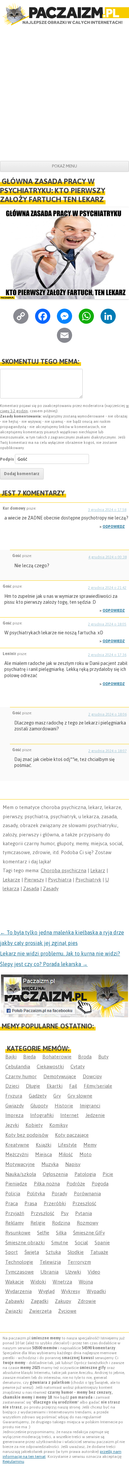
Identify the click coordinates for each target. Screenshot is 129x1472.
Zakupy (63, 1301)
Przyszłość (42, 1213)
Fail (73, 1086)
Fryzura (13, 1096)
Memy (90, 1145)
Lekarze (11, 879)
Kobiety (34, 1125)
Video (94, 1272)
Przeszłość (84, 1203)
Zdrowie (87, 1301)
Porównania (87, 1193)
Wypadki (96, 1291)
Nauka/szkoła (20, 1174)
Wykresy (70, 1291)
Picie (108, 1174)
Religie (37, 1223)
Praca (11, 1203)
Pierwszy (34, 879)
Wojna (86, 1281)
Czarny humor (21, 1076)
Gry (57, 1096)
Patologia (85, 1174)
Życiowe (67, 1311)
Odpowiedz (114, 526)
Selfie (43, 1232)
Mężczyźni (16, 1154)
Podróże (75, 1183)
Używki (73, 1272)
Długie (33, 1086)
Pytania (83, 1213)
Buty (103, 1056)
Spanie (102, 1242)
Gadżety (38, 1096)
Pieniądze (16, 1183)
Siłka (61, 1232)
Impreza (14, 1115)
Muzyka (50, 1164)
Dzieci (12, 1086)
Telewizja (50, 1262)
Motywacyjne (20, 1164)
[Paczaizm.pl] (64, 14)
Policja (12, 1193)
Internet (69, 1115)
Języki (12, 1125)
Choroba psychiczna (63, 870)
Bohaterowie (56, 1056)
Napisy (72, 1164)
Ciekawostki (50, 1066)
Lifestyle (67, 1145)
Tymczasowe (19, 1272)
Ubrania (49, 1272)
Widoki (38, 1281)
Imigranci (90, 1105)
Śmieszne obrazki (25, 1242)
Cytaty (77, 1066)
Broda (85, 1056)
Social (81, 1242)
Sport (11, 1252)
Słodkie (75, 1252)
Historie (64, 1105)
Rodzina (61, 1223)
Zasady (51, 888)
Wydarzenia (18, 1291)
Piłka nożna (47, 1183)
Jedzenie (95, 1115)
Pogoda (100, 1183)
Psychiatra (59, 879)
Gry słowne (79, 1096)
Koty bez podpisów (26, 1135)
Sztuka (53, 1252)
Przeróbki (55, 1203)
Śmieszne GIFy (89, 1232)
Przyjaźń (14, 1213)
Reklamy (14, 1223)
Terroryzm (79, 1262)
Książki (43, 1145)
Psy (64, 1213)
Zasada (31, 888)
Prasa (30, 1203)
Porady (59, 1193)
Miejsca (43, 1154)
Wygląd (46, 1291)
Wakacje (14, 1281)
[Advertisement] (64, 93)
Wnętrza (62, 1281)
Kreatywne (17, 1145)
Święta (31, 1252)
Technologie (19, 1262)
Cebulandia (17, 1066)
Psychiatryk (88, 879)
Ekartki (55, 1086)
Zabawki (14, 1301)
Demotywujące (59, 1076)
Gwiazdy (14, 1105)
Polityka (36, 1193)
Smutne (59, 1242)
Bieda (29, 1056)
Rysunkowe (17, 1232)
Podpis (7, 459)
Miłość (66, 1154)
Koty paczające (72, 1135)
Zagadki (39, 1301)
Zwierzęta (40, 1311)
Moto (85, 1154)
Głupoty (39, 1105)
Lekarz (97, 870)
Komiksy (58, 1125)
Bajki (11, 1056)
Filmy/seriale (98, 1086)
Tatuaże (99, 1252)
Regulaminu (13, 1461)
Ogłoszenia (55, 1174)
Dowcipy (92, 1076)
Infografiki (42, 1115)
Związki (13, 1311)
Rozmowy (87, 1223)
